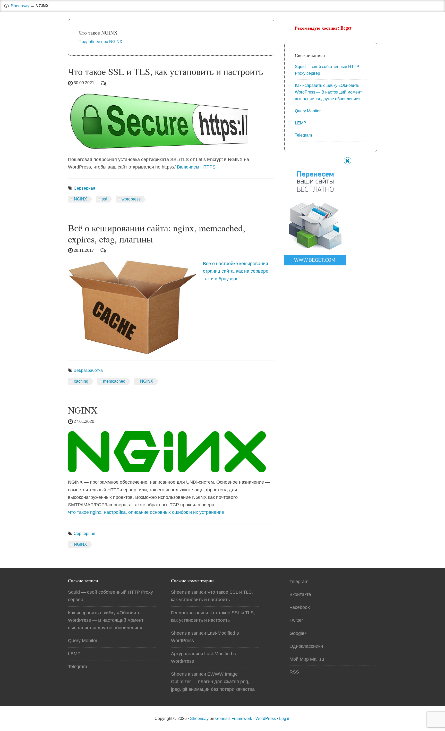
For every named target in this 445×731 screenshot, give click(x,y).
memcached (114, 381)
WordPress (265, 718)
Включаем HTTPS (196, 167)
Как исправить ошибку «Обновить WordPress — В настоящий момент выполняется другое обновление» (328, 92)
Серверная (84, 188)
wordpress (131, 199)
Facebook (299, 607)
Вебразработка (88, 370)
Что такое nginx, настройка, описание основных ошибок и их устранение (146, 512)
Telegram (303, 135)
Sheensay (20, 6)
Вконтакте (300, 594)
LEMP (300, 123)
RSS (294, 672)
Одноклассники (306, 646)
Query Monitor (308, 111)
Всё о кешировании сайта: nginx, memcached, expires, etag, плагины (156, 233)
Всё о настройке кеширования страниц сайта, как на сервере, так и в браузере (236, 271)
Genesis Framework (233, 718)
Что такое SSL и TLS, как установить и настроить (165, 71)
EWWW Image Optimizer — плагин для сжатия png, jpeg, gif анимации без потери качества (213, 681)
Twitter (296, 620)
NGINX (80, 199)
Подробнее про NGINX (100, 41)
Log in (284, 718)
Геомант (180, 612)
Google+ (298, 633)
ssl (104, 199)
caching (81, 381)
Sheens (179, 592)
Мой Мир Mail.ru (306, 659)
